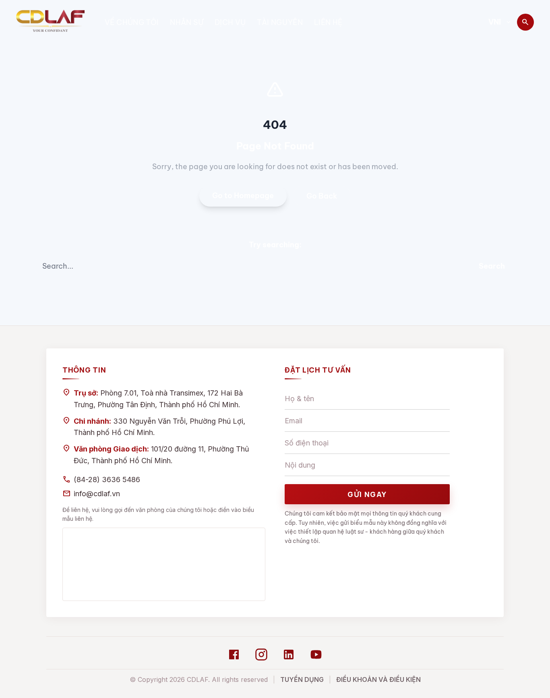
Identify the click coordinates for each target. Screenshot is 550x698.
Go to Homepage (243, 195)
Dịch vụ (230, 22)
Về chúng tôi (132, 22)
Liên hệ (328, 22)
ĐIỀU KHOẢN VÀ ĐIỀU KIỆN (378, 679)
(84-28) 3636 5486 (107, 479)
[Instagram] (261, 654)
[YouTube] (316, 654)
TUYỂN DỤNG (302, 679)
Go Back (321, 196)
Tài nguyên (280, 22)
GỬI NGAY (367, 494)
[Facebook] (233, 654)
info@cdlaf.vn (97, 493)
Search (492, 266)
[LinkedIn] (288, 654)
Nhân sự (186, 22)
